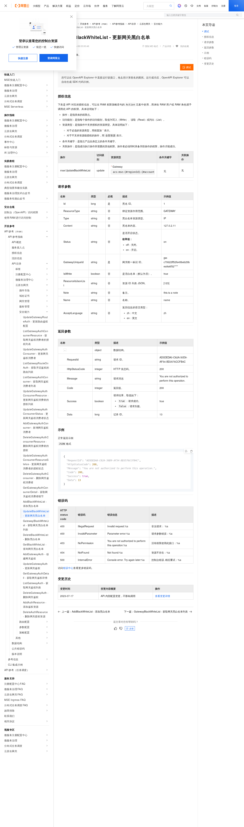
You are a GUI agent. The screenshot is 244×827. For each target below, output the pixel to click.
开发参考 (84, 23)
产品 (46, 6)
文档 (198, 5)
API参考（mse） (100, 23)
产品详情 (167, 46)
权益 (68, 6)
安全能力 (158, 23)
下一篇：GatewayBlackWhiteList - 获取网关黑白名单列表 (156, 611)
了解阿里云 (117, 6)
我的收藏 (184, 46)
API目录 (132, 23)
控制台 (214, 5)
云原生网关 (145, 23)
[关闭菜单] (5, 5)
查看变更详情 (162, 596)
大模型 (36, 6)
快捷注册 (23, 58)
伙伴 (96, 6)
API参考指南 (118, 23)
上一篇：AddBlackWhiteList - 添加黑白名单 (86, 611)
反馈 (131, 628)
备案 (206, 5)
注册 (223, 5)
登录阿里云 (54, 58)
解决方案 (58, 6)
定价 (77, 6)
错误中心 (68, 568)
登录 (236, 5)
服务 (105, 6)
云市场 (87, 6)
